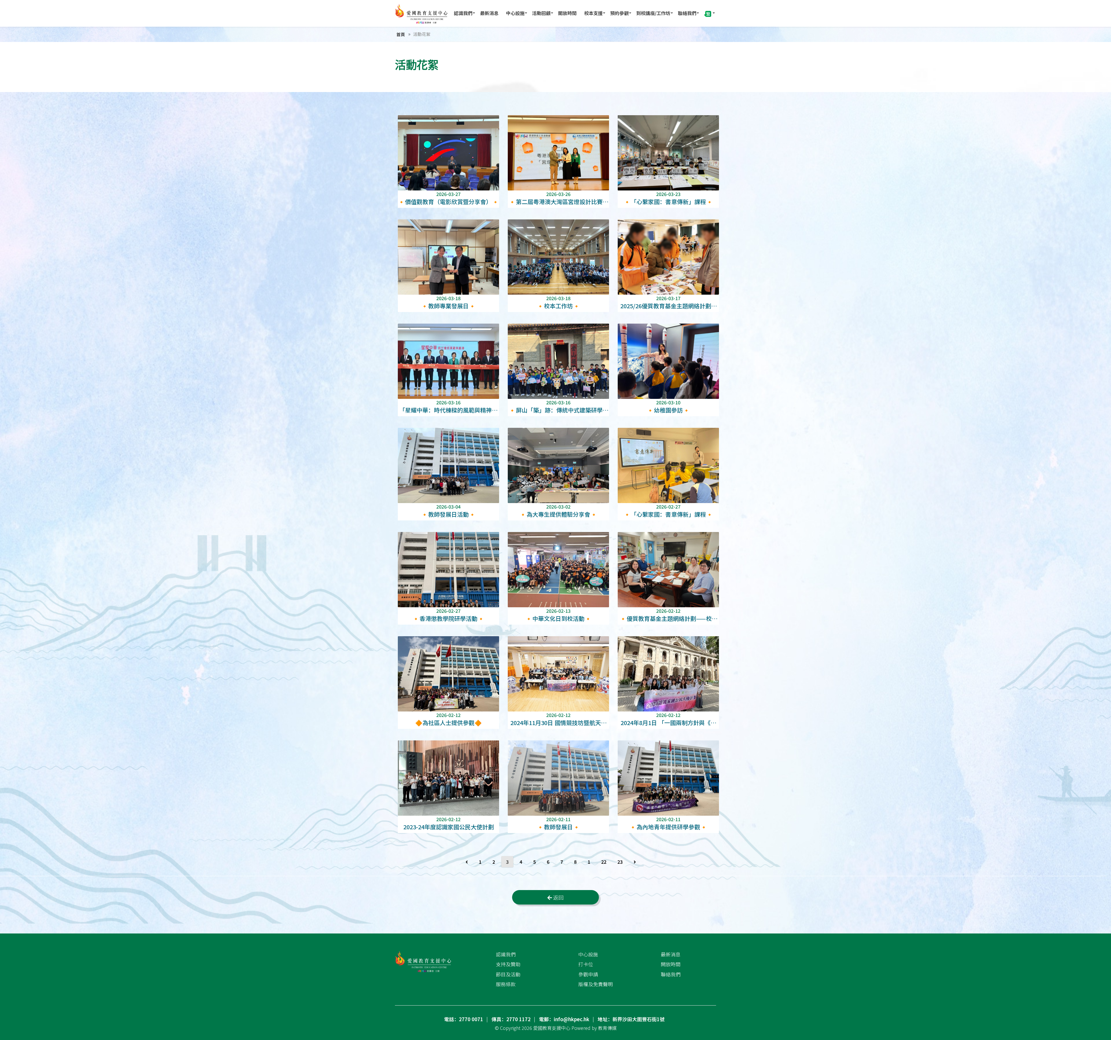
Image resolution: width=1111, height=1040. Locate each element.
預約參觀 (619, 13)
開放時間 (567, 13)
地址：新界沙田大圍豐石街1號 (631, 1019)
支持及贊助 (508, 964)
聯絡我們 (687, 13)
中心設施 (515, 13)
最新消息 (489, 13)
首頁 (400, 34)
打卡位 (585, 964)
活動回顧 (541, 13)
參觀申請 (588, 974)
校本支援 (593, 13)
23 (620, 861)
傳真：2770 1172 (511, 1019)
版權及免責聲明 (595, 984)
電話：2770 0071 (463, 1019)
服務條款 (506, 984)
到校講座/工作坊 (653, 13)
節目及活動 (508, 974)
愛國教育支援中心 (551, 1027)
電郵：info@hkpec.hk (564, 1019)
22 (603, 861)
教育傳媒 (607, 1027)
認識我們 (463, 13)
